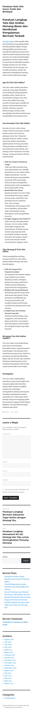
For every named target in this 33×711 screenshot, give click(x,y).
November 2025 (10, 663)
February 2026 (9, 655)
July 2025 (7, 673)
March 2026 (8, 652)
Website (6, 480)
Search (5, 557)
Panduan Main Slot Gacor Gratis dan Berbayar (13, 9)
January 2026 (9, 657)
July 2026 (7, 642)
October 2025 (9, 665)
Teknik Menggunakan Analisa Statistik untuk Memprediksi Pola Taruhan (16, 586)
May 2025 (8, 678)
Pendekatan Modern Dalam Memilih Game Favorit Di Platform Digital (16, 579)
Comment (7, 434)
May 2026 (8, 647)
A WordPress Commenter (12, 622)
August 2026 (9, 639)
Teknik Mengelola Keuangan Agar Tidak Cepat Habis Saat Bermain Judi (16, 604)
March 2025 (8, 683)
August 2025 (9, 670)
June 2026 (8, 645)
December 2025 (10, 660)
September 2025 (10, 668)
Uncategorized (9, 698)
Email (5, 471)
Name (5, 462)
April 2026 (8, 650)
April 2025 (8, 681)
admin (7, 412)
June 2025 (8, 676)
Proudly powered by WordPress (13, 707)
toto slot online (8, 41)
